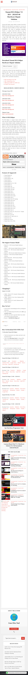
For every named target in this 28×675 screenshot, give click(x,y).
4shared (19, 362)
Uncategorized (13, 489)
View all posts (14, 628)
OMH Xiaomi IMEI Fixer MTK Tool (12, 82)
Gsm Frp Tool (22, 9)
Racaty (23, 362)
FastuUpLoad (5, 373)
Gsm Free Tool (15, 9)
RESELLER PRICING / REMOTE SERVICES (14, 88)
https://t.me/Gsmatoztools (7, 114)
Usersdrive (14, 361)
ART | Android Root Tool (9, 81)
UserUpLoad (16, 364)
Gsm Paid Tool (20, 494)
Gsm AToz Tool (17, 21)
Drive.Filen (4, 364)
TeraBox (22, 390)
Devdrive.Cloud (6, 362)
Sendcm (18, 390)
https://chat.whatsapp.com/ (8, 95)
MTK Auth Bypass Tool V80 (10, 79)
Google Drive (13, 362)
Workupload (12, 390)
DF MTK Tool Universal (9, 84)
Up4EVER (10, 364)
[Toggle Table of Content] (14, 66)
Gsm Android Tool (7, 9)
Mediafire (22, 361)
